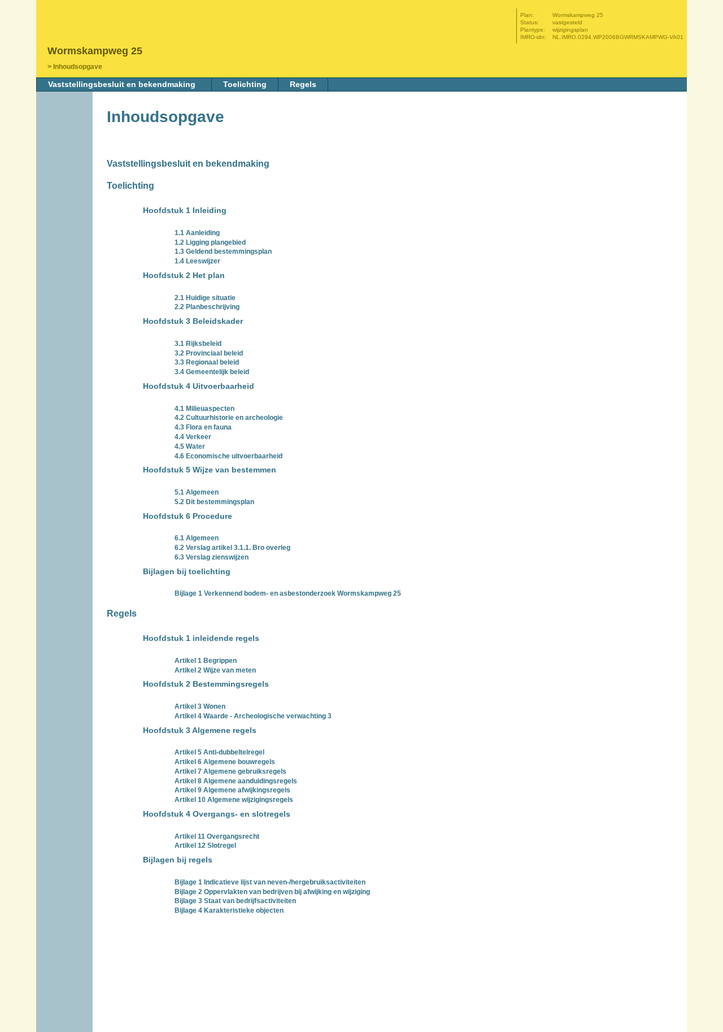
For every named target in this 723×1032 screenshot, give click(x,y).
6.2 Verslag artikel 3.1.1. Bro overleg (232, 548)
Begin (65, 156)
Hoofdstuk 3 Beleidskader (193, 321)
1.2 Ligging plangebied (210, 242)
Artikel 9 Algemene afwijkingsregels (232, 790)
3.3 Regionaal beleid (207, 362)
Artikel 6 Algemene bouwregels (225, 762)
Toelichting (245, 84)
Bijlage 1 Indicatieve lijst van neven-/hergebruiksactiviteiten (270, 882)
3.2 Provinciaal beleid (209, 353)
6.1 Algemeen (197, 538)
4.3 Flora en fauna (203, 427)
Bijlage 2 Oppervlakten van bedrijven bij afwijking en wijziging (272, 892)
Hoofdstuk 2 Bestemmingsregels (206, 683)
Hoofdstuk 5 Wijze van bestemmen (209, 469)
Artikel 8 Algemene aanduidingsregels (236, 781)
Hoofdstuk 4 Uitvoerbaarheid (198, 386)
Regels (303, 84)
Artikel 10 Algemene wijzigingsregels (234, 800)
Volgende (65, 190)
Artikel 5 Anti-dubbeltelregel (219, 752)
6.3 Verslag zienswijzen (212, 557)
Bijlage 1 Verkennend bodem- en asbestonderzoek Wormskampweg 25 (288, 593)
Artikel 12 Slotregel (205, 845)
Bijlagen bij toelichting (186, 571)
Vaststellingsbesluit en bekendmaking (121, 84)
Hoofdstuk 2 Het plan (184, 275)
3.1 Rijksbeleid (198, 344)
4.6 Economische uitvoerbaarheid (228, 456)
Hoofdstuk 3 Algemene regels (199, 730)
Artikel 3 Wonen (200, 706)
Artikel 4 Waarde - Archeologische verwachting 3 (253, 716)
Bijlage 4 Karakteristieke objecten (229, 910)
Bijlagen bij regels (177, 859)
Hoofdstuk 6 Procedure (187, 516)
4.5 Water (190, 446)
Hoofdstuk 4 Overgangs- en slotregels (216, 813)
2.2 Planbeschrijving (207, 307)
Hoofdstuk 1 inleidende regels (201, 638)
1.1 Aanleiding (197, 233)
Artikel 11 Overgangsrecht (217, 836)
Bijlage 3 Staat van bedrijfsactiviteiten (235, 901)
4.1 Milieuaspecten (204, 409)
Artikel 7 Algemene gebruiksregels (230, 771)
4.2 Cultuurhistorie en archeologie (229, 418)
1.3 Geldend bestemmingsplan (223, 251)
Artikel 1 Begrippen (206, 661)
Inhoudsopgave (77, 67)
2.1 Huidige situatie (205, 298)
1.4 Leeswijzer (197, 261)
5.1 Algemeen (197, 492)
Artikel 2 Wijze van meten (215, 670)
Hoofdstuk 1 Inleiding (185, 210)
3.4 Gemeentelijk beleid (212, 372)
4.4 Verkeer (193, 437)
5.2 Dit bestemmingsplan (214, 502)
